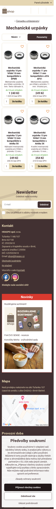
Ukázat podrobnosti (28, 503)
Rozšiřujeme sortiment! (15, 304)
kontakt (21, 270)
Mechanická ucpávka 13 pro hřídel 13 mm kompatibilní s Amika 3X (39, 138)
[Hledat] (34, 11)
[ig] (15, 280)
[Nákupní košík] (42, 11)
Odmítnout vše (28, 496)
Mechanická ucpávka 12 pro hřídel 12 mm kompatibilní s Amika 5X (14, 138)
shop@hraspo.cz (16, 256)
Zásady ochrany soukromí (28, 479)
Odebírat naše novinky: (27, 196)
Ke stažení (7, 265)
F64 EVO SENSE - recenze (16, 335)
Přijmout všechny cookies (28, 487)
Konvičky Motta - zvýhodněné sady (21, 339)
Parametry (41, 37)
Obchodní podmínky (11, 261)
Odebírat (44, 204)
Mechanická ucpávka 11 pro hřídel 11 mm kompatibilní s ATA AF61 (39, 73)
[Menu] (50, 11)
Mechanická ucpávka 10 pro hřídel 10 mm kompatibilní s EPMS (14, 73)
